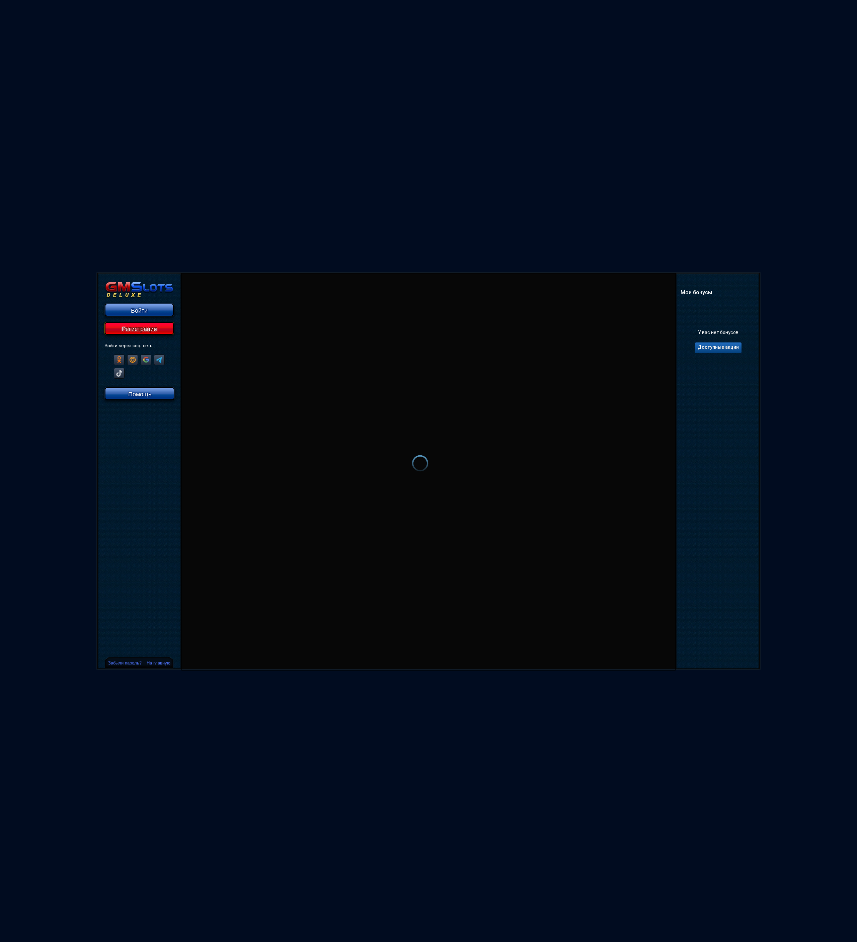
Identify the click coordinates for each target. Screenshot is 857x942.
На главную (158, 662)
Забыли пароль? (125, 662)
